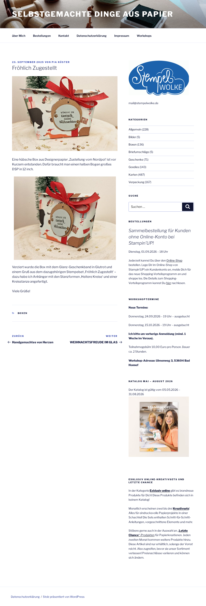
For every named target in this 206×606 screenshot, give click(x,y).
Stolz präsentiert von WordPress (63, 596)
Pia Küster (61, 62)
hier (168, 283)
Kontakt (63, 35)
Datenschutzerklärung (92, 35)
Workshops (144, 35)
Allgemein (135, 129)
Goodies (134, 167)
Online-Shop (174, 260)
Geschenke (136, 159)
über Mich (18, 35)
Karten (133, 174)
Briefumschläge (139, 152)
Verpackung (136, 182)
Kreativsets (181, 508)
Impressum (121, 35)
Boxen (23, 313)
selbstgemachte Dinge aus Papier (92, 14)
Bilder (132, 137)
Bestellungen (42, 35)
